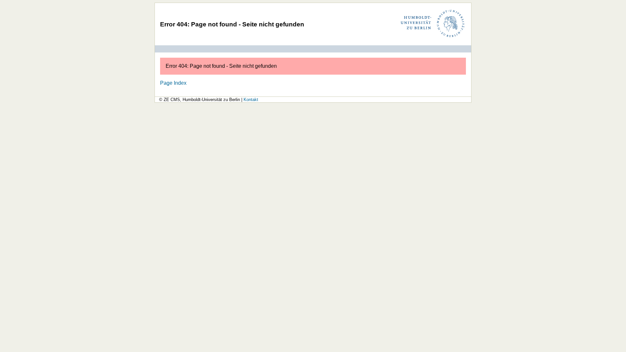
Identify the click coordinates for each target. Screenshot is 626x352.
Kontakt (251, 99)
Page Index (173, 83)
